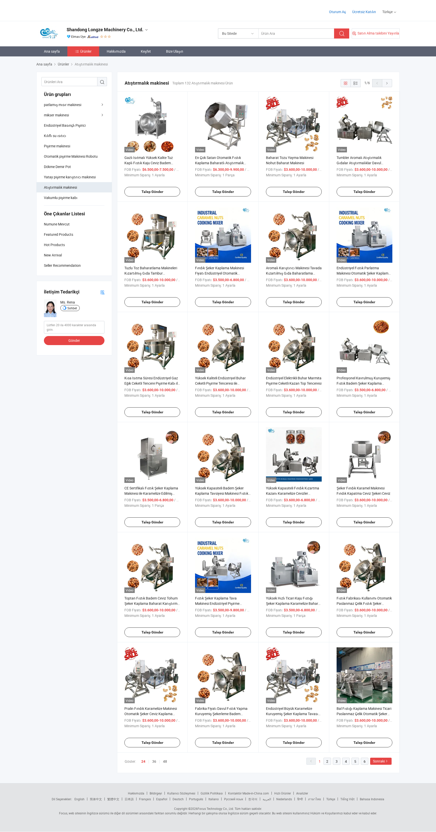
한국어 (252, 799)
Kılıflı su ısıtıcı (55, 135)
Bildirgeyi (156, 793)
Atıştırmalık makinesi (60, 187)
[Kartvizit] (102, 292)
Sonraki (379, 761)
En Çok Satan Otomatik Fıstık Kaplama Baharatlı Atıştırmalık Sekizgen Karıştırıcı (219, 163)
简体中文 (96, 799)
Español (161, 799)
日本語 (129, 799)
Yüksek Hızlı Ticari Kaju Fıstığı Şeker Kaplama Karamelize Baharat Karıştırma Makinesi (293, 603)
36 (154, 761)
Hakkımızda (116, 51)
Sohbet (72, 308)
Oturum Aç (337, 11)
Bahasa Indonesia (372, 799)
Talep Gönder (152, 192)
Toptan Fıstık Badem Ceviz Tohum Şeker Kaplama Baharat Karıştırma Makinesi (151, 603)
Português (196, 799)
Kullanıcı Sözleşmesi (181, 793)
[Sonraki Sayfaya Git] (387, 83)
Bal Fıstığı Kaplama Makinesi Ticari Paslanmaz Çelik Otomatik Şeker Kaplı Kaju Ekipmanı (364, 713)
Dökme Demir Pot (57, 166)
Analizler (302, 793)
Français (145, 799)
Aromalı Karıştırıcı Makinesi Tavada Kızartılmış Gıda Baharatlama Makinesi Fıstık (294, 273)
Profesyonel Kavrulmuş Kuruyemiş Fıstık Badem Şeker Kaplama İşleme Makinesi (363, 383)
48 (165, 761)
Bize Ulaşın (174, 51)
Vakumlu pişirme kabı (60, 197)
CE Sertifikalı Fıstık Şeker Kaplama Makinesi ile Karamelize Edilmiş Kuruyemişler (151, 493)
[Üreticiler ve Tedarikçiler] (68, 10)
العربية (267, 799)
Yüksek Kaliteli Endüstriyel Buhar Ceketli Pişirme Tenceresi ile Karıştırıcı (220, 383)
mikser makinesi (56, 115)
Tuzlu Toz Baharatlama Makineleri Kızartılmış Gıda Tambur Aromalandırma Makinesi (150, 273)
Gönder (74, 340)
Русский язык (233, 799)
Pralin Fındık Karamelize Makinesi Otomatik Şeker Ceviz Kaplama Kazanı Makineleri (150, 713)
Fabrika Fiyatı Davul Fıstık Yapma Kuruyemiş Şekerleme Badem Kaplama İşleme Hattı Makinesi (221, 713)
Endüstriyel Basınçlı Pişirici (65, 125)
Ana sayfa (52, 51)
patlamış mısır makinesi (62, 104)
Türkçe (330, 799)
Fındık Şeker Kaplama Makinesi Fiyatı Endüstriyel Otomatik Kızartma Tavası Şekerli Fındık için (222, 273)
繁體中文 (113, 799)
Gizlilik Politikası (212, 793)
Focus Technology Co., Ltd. (216, 809)
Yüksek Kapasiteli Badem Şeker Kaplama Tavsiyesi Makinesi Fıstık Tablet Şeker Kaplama (221, 493)
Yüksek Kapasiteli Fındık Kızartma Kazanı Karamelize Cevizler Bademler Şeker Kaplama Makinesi (293, 493)
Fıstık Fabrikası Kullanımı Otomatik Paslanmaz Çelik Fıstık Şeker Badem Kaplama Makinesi (364, 603)
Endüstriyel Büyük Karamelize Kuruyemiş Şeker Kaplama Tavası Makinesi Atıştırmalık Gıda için (292, 713)
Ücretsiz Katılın (364, 11)
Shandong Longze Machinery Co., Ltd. (105, 29)
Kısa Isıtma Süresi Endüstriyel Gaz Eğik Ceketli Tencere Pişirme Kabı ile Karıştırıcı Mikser (151, 383)
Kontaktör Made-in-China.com (248, 793)
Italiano (213, 799)
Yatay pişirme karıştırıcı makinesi (70, 177)
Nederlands (284, 799)
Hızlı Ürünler (282, 793)
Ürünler (86, 51)
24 (143, 761)
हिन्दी (300, 799)
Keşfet (146, 51)
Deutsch (178, 799)
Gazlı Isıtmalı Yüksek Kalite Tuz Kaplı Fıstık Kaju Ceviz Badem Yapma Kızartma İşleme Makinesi (150, 163)
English (79, 799)
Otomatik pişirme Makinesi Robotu (71, 156)
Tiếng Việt (347, 799)
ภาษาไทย (314, 799)
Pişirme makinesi (57, 146)
